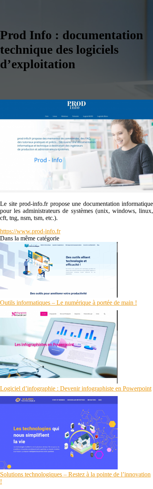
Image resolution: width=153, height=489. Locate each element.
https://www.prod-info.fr (30, 231)
